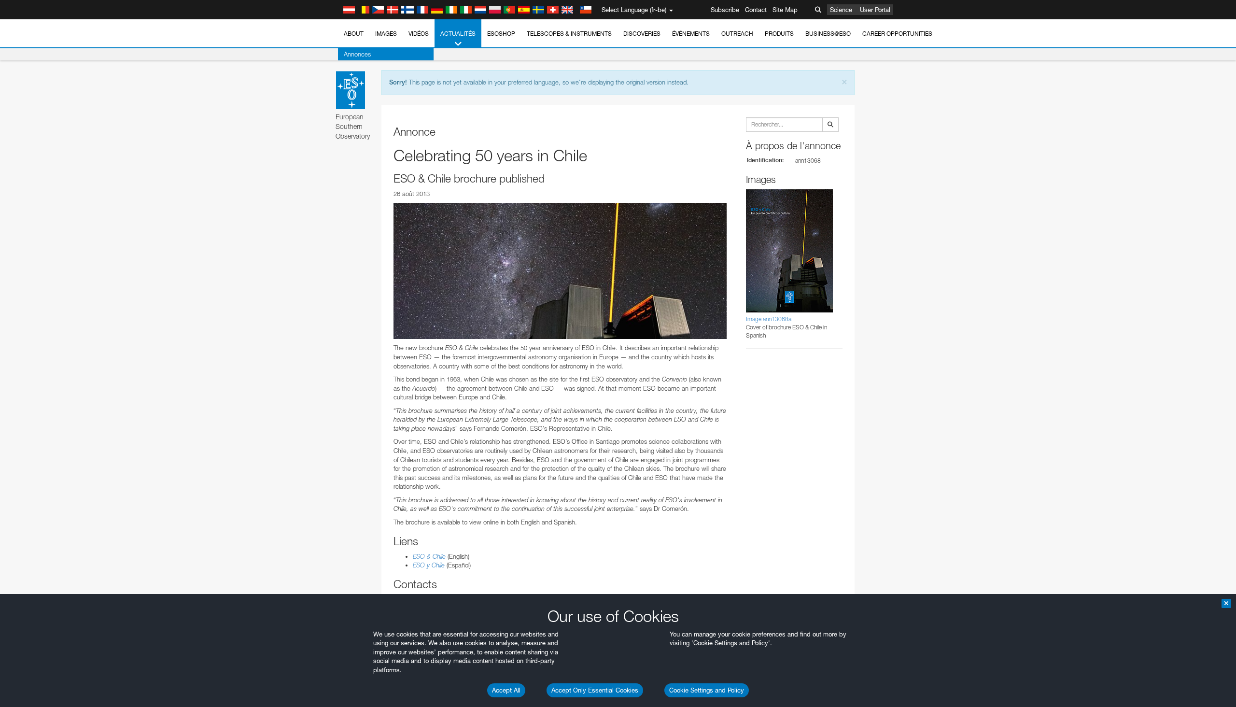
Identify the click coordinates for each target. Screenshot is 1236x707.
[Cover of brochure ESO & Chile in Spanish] (560, 271)
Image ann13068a (768, 319)
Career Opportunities (897, 33)
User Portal (875, 10)
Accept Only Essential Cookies (594, 690)
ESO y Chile (429, 565)
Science (841, 10)
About (354, 33)
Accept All (506, 690)
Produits (779, 33)
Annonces (357, 54)
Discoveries (641, 33)
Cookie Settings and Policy (706, 690)
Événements (691, 33)
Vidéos (418, 33)
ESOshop (501, 33)
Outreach (737, 33)
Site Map (785, 10)
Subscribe (725, 10)
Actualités (458, 33)
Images (386, 33)
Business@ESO (828, 33)
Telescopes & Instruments (569, 33)
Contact (756, 10)
